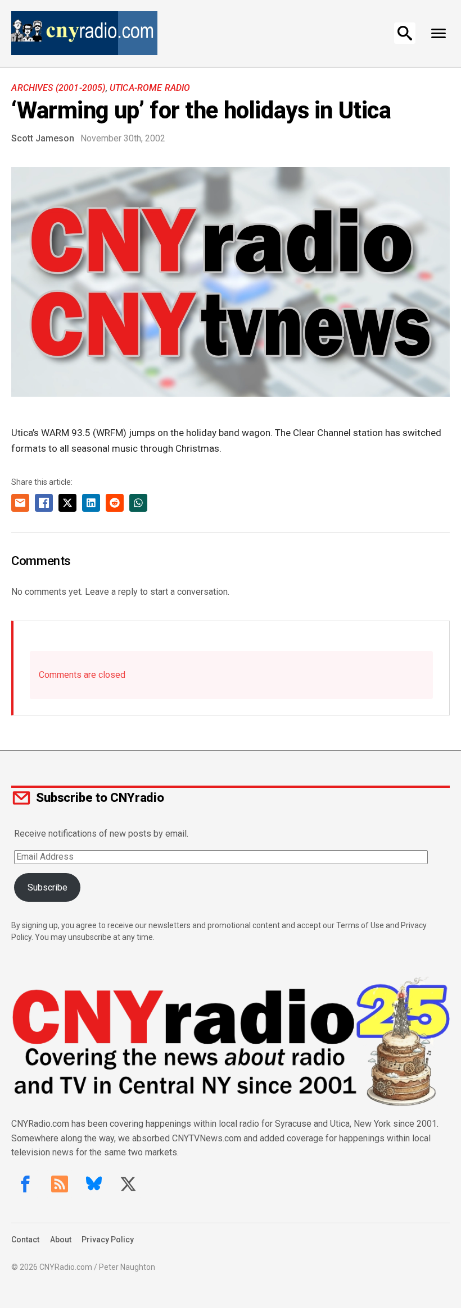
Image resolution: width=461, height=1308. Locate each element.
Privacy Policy (108, 1239)
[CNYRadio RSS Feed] (60, 1184)
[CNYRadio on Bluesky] (94, 1184)
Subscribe (47, 887)
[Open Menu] (439, 33)
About (60, 1239)
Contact (25, 1239)
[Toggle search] (404, 33)
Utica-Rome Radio (150, 87)
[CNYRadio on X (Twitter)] (128, 1184)
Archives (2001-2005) (58, 87)
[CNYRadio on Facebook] (25, 1184)
